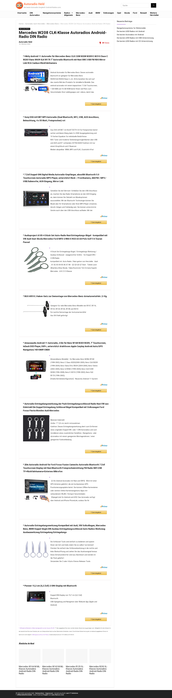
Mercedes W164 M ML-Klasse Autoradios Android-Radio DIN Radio (29, 670)
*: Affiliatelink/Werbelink (24, 695)
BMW (98, 13)
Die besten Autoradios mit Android (130, 35)
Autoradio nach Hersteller (35, 24)
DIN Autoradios (35, 14)
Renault (143, 13)
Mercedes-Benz (80, 14)
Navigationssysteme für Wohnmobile (131, 28)
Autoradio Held (25, 42)
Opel (119, 13)
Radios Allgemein (68, 14)
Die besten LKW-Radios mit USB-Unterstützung (135, 38)
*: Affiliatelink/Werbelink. (25, 628)
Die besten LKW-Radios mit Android (131, 31)
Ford (135, 13)
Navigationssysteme (52, 13)
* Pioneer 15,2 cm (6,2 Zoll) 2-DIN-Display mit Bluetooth (50, 585)
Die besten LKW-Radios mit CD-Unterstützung (135, 41)
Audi (90, 13)
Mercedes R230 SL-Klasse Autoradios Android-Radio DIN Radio (98, 670)
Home (21, 24)
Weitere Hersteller (154, 14)
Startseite (22, 13)
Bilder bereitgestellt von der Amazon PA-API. (43, 628)
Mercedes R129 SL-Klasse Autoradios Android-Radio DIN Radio (75, 670)
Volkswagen (108, 13)
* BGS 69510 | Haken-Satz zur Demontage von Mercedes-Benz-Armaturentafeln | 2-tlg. (65, 296)
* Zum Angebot (96, 104)
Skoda (127, 13)
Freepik (45, 695)
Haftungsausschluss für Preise (40, 634)
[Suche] (153, 5)
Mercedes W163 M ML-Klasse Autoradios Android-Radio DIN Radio (53, 670)
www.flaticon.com (57, 695)
